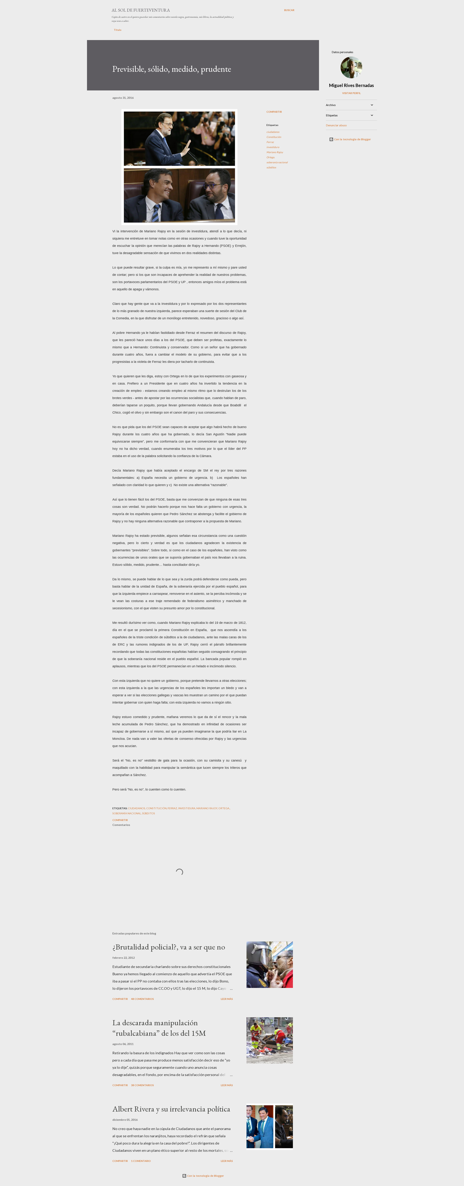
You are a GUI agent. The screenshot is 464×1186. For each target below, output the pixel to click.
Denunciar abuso (336, 125)
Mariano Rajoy (274, 152)
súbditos (271, 167)
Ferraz (270, 142)
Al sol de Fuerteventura (141, 10)
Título (117, 29)
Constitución (273, 136)
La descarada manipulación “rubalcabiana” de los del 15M (159, 1027)
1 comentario (141, 1160)
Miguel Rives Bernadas (351, 85)
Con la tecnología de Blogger (352, 139)
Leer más (227, 998)
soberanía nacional (277, 162)
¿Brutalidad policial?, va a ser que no (168, 947)
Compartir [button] (274, 111)
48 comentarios (142, 998)
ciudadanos (272, 131)
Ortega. (270, 157)
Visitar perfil (351, 93)
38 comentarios (142, 1085)
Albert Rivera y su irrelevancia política (171, 1109)
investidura (272, 147)
